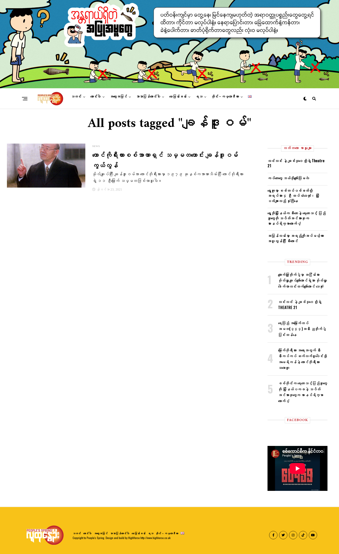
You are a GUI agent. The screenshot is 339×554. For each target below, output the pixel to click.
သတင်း (76, 96)
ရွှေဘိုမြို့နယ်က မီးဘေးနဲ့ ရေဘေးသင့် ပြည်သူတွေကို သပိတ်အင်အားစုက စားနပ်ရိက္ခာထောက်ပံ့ (297, 218)
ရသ (199, 96)
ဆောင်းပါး (95, 96)
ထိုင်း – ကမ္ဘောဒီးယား (225, 96)
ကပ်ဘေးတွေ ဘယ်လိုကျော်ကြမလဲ (288, 178)
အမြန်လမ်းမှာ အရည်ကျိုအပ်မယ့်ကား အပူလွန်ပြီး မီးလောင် (296, 238)
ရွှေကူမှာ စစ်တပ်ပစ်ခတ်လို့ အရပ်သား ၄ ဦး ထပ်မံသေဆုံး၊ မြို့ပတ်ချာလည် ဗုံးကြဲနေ (293, 195)
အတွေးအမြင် (118, 96)
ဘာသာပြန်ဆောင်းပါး (148, 96)
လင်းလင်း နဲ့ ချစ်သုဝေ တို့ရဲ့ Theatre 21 (296, 163)
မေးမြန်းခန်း (178, 96)
